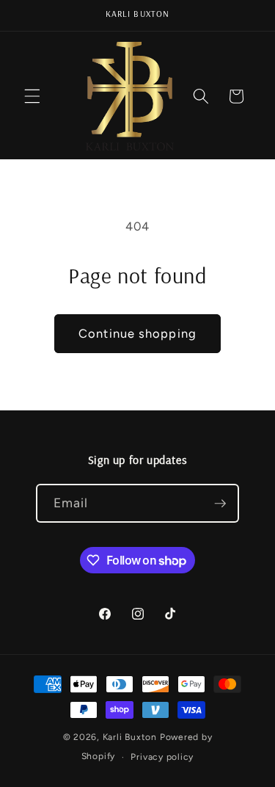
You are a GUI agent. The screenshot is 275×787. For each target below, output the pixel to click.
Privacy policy (162, 757)
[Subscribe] (220, 503)
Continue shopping (137, 333)
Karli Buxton (130, 737)
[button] (32, 96)
